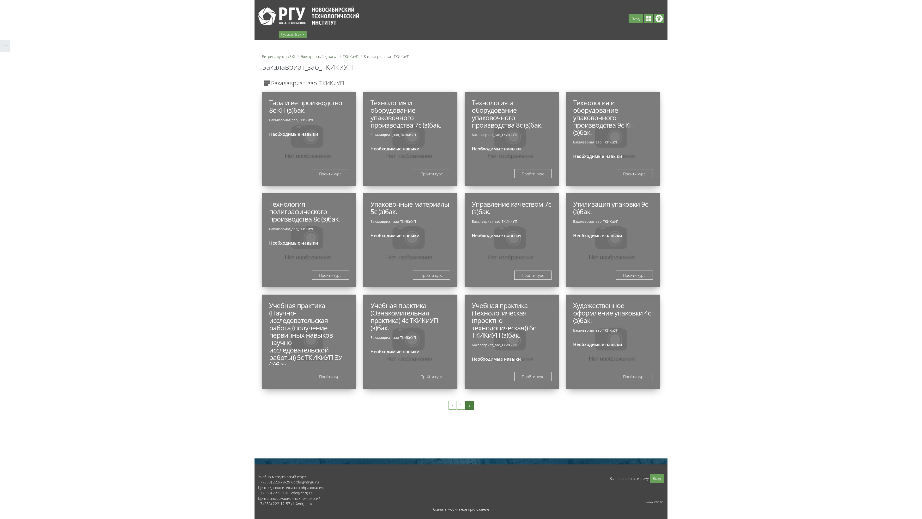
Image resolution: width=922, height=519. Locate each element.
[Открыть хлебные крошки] (5, 46)
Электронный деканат (319, 56)
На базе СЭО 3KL (654, 502)
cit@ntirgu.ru (301, 503)
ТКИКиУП (351, 56)
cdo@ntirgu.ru (303, 492)
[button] (293, 34)
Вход (636, 18)
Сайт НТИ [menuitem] (268, 34)
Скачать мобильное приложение (461, 509)
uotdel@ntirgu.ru (305, 482)
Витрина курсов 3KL (279, 56)
